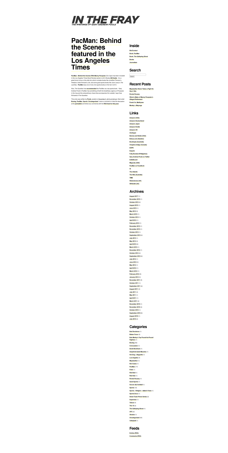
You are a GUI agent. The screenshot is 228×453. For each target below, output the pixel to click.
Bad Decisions (134, 331)
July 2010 (132, 319)
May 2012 (132, 265)
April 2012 (132, 268)
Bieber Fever (133, 334)
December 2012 (134, 250)
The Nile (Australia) (135, 175)
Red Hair (132, 376)
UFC (131, 412)
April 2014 (132, 220)
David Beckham (134, 349)
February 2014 (134, 223)
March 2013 (133, 247)
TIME (131, 178)
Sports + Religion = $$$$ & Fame (140, 391)
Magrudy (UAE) (134, 163)
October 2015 (133, 202)
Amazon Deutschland (136, 121)
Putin (131, 370)
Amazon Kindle (134, 127)
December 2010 (134, 304)
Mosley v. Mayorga (135, 105)
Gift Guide (113, 78)
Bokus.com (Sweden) (136, 139)
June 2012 (132, 262)
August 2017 (133, 196)
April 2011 (132, 298)
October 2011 (133, 283)
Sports (85, 101)
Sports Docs (133, 394)
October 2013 (133, 232)
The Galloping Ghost (136, 409)
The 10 (131, 406)
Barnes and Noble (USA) (137, 136)
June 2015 (132, 208)
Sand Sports (133, 382)
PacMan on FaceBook (136, 166)
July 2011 (132, 292)
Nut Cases (133, 364)
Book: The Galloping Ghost (138, 56)
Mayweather (133, 361)
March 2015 (133, 214)
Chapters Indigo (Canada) (138, 145)
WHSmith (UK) (134, 184)
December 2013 (134, 226)
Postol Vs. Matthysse (136, 102)
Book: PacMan (134, 53)
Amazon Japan (134, 124)
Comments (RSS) (135, 436)
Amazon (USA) (134, 118)
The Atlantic (133, 172)
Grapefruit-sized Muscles (137, 352)
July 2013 (132, 238)
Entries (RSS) (134, 433)
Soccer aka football (135, 385)
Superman (133, 400)
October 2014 (133, 217)
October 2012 (133, 253)
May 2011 (132, 295)
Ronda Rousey (134, 94)
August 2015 (133, 205)
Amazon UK (133, 130)
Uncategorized (93, 101)
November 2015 (134, 199)
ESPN (131, 148)
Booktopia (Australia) (136, 142)
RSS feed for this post (111, 104)
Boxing (73, 101)
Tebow (131, 403)
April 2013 (132, 244)
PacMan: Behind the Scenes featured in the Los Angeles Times (96, 53)
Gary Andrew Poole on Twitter (139, 157)
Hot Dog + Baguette (136, 355)
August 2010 (133, 316)
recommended (91, 88)
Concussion (133, 346)
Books (131, 59)
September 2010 (134, 313)
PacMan (79, 101)
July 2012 (132, 259)
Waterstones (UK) (135, 181)
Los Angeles (133, 358)
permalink (78, 104)
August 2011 (133, 289)
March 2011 (133, 301)
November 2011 (134, 280)
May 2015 (132, 211)
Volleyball (132, 421)
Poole (89, 99)
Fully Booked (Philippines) (138, 154)
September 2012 (134, 256)
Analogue (132, 133)
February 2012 (134, 274)
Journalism (133, 62)
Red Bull (132, 373)
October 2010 (133, 310)
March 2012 (133, 271)
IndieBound (133, 160)
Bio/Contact (133, 50)
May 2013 (132, 241)
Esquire (132, 151)
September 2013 (134, 235)
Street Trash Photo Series (138, 397)
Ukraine (132, 414)
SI (130, 169)
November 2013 (134, 229)
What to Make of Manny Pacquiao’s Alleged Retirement (141, 98)
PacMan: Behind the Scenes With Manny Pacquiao (88, 76)
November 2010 (134, 307)
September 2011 (134, 286)
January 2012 (134, 277)
